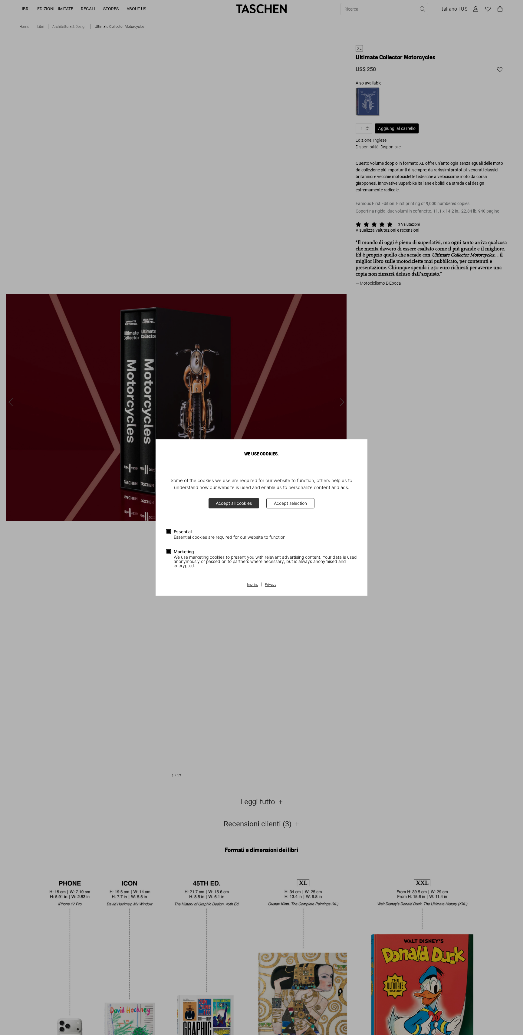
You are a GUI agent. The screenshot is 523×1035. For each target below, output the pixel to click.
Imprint (252, 585)
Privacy (270, 585)
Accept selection (290, 503)
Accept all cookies (234, 503)
